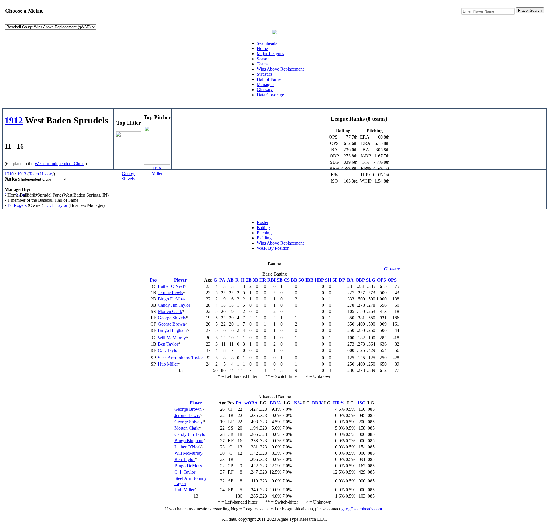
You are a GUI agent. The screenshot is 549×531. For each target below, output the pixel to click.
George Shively (172, 317)
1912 (14, 120)
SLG (370, 280)
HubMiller (157, 171)
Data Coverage (270, 94)
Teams (262, 63)
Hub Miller (168, 364)
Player (180, 280)
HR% (339, 402)
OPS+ (393, 280)
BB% (275, 402)
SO (301, 280)
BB (294, 280)
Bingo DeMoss (171, 298)
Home (262, 48)
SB (280, 280)
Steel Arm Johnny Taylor (180, 357)
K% (298, 402)
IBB (309, 280)
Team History (41, 173)
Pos (153, 280)
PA (222, 280)
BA (350, 280)
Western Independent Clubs (59, 163)
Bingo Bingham (172, 330)
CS (287, 280)
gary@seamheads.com (361, 508)
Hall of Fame (269, 79)
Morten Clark (170, 311)
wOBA (251, 402)
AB (230, 280)
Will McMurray (172, 337)
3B (255, 280)
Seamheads (267, 43)
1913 (21, 173)
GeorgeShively (128, 176)
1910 (9, 173)
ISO (361, 402)
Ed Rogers (17, 205)
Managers (265, 84)
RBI (271, 280)
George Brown (171, 324)
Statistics (264, 74)
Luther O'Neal (171, 286)
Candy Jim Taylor (174, 305)
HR (262, 280)
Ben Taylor (168, 344)
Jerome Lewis (170, 292)
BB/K (317, 402)
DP (342, 280)
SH (328, 280)
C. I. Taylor (15, 194)
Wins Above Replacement (280, 69)
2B (249, 280)
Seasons (264, 58)
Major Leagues (270, 53)
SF (335, 280)
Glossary (265, 89)
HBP (319, 280)
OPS (381, 280)
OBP (360, 280)
